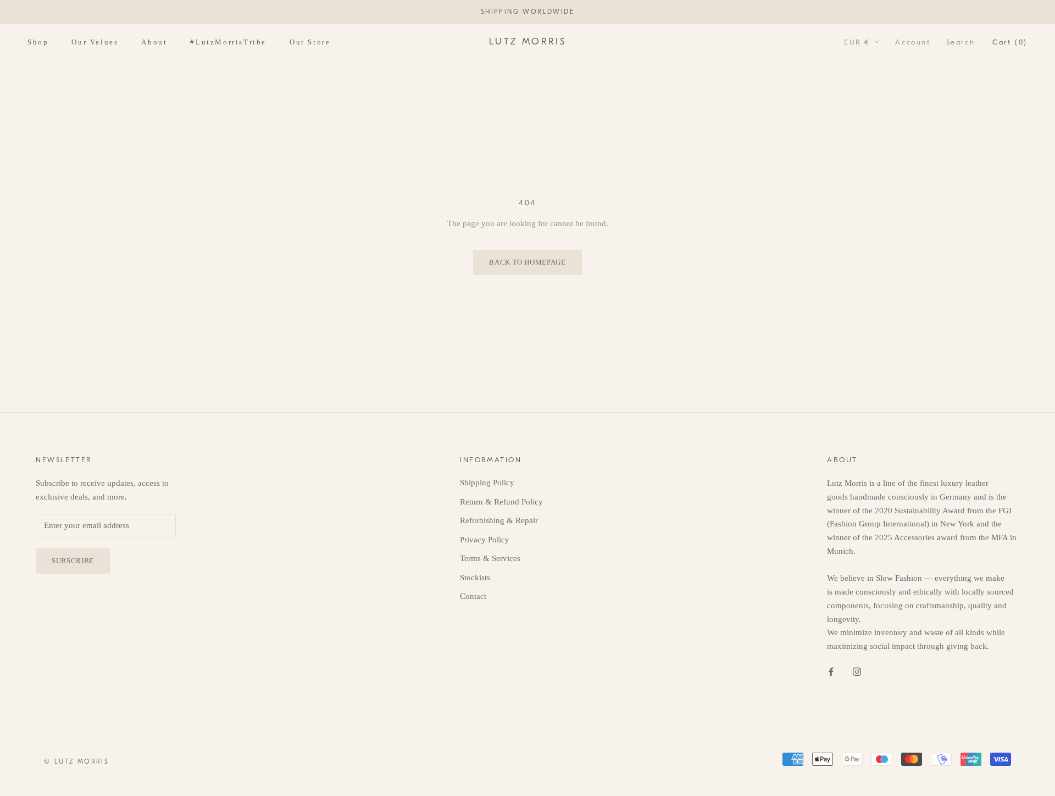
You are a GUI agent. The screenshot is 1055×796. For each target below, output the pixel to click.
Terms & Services (490, 558)
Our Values (94, 41)
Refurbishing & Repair (499, 520)
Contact (473, 596)
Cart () (1010, 41)
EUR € (857, 41)
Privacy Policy (484, 539)
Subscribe (73, 561)
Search (960, 41)
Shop (37, 41)
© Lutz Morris (76, 761)
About (154, 41)
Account (912, 41)
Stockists (475, 577)
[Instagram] (857, 671)
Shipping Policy (487, 482)
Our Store (310, 41)
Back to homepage (527, 262)
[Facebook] (831, 671)
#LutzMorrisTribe (228, 41)
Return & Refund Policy (501, 501)
